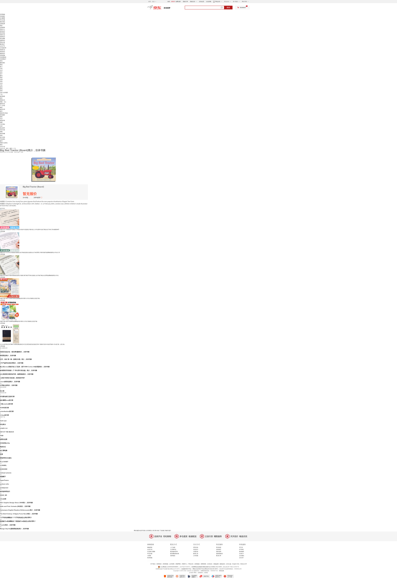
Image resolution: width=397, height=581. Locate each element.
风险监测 (215, 564)
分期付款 (195, 551)
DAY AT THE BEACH (7, 432)
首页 (7, 148)
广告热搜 (161, 530)
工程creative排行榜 (6, 404)
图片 (170, 530)
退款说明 (218, 551)
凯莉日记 (3, 447)
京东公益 (228, 564)
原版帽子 (3, 476)
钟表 (1, 135)
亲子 (1, 74)
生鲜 (1, 126)
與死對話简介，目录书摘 (8, 355)
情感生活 (2, 49)
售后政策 (218, 547)
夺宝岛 (241, 547)
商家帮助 (178, 564)
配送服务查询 (174, 551)
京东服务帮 (3, 48)
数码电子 (2, 44)
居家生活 (2, 35)
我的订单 (185, 1)
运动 (1, 83)
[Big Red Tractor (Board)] (44, 169)
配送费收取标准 (174, 553)
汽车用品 (2, 124)
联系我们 (159, 564)
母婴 (1, 122)
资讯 (1, 61)
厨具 (1, 98)
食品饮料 (2, 128)
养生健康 (2, 38)
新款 (144, 530)
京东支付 (200, 572)
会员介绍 (149, 549)
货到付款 (195, 547)
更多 (1, 25)
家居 (1, 87)
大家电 (149, 555)
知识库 (141, 530)
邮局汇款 (195, 553)
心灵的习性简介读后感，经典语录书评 (12, 378)
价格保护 (218, 549)
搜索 (228, 7)
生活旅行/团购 (151, 551)
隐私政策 (222, 564)
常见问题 (2, 20)
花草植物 (2, 55)
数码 (1, 76)
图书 (1, 141)
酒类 (1, 117)
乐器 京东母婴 (4, 92)
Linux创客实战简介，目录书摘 (10, 381)
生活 (1, 70)
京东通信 (241, 555)
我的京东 (192, 1)
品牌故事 (2, 23)
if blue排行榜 (4, 415)
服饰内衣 (2, 103)
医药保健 (2, 133)
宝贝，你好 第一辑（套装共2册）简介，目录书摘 (16, 359)
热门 (1, 66)
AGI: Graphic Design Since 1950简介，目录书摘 (16, 502)
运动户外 (2, 46)
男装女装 (2, 42)
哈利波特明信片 (5, 491)
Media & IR (243, 564)
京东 (161, 8)
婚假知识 (2, 53)
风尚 (1, 72)
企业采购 (208, 1)
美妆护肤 (2, 120)
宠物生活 (2, 100)
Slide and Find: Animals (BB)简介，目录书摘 (15, 506)
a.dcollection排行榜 (7, 411)
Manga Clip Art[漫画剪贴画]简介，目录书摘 (14, 528)
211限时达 (173, 549)
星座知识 (2, 51)
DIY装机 (241, 549)
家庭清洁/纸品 (4, 113)
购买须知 (2, 22)
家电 (1, 89)
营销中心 (184, 564)
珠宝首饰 (2, 137)
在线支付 (195, 549)
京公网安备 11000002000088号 (169, 567)
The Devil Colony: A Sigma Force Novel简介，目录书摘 (19, 514)
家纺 (1, 107)
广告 (1, 94)
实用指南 (2, 14)
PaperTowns (4, 480)
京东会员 (201, 1)
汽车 (1, 85)
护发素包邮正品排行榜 (7, 396)
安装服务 (2, 16)
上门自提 (172, 547)
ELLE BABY (4, 461)
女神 (1, 79)
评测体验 (2, 27)
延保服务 (241, 551)
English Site (235, 564)
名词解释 (2, 18)
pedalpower (4, 488)
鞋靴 (1, 131)
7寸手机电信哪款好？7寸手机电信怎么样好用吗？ (16, 517)
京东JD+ (241, 557)
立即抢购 (2, 231)
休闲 (1, 90)
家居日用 (2, 109)
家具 (1, 111)
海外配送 (172, 555)
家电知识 (2, 31)
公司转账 (195, 555)
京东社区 (209, 564)
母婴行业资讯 (3, 143)
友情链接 (197, 564)
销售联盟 (203, 564)
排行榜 (154, 530)
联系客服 (149, 557)
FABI (1, 435)
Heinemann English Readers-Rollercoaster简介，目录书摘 (20, 510)
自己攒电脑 (3, 450)
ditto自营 (3, 499)
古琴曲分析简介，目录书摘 (8, 385)
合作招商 (171, 564)
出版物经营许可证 (186, 569)
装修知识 (2, 36)
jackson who (4, 484)
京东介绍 (2, 146)
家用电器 (2, 96)
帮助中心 (2, 29)
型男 (1, 81)
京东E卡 (241, 553)
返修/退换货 (219, 553)
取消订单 (218, 555)
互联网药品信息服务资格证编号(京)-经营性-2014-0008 (206, 567)
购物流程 (149, 547)
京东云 (206, 572)
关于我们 (152, 564)
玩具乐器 (2, 130)
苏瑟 (1, 454)
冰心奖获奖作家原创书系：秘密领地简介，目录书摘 (16, 374)
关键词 (166, 530)
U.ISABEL (3, 465)
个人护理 (2, 105)
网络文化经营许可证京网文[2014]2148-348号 (205, 569)
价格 (158, 530)
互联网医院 (3, 57)
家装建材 (2, 115)
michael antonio (5, 473)
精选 (1, 64)
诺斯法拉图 (3, 439)
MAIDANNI (3, 469)
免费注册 (178, 1)
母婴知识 (2, 40)
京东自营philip (5, 443)
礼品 (1, 118)
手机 (1, 68)
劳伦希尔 (3, 424)
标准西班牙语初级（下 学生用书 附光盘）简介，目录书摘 (18, 370)
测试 (1, 144)
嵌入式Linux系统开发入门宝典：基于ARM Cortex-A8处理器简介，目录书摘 (25, 367)
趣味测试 (2, 63)
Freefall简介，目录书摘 (7, 525)
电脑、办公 (3, 102)
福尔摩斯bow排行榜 (6, 400)
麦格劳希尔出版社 (6, 458)
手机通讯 (2, 139)
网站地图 (136, 530)
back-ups (3, 421)
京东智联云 (149, 530)
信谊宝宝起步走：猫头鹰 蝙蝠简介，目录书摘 (14, 352)
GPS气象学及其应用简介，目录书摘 (11, 363)
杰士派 (2, 391)
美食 (1, 77)
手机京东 (217, 1)
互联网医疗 (3, 59)
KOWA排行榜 (4, 407)
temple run (4, 428)
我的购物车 (243, 7)
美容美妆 (2, 33)
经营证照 (221, 570)
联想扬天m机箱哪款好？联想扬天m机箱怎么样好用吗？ (18, 521)
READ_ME (3, 495)
